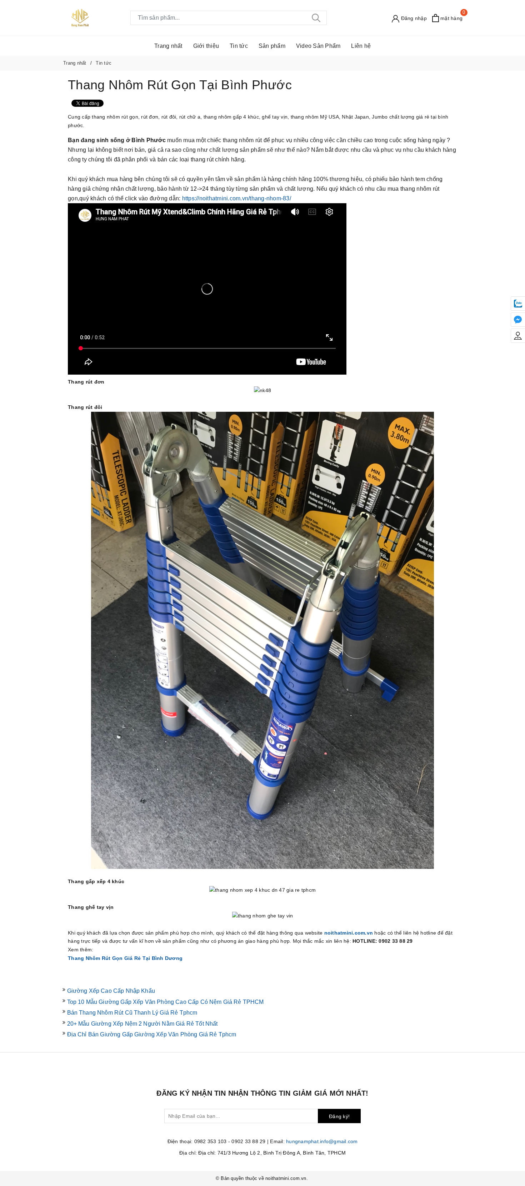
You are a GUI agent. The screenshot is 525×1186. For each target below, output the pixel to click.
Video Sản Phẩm (318, 46)
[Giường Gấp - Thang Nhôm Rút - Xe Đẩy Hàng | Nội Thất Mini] (80, 17)
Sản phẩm (272, 46)
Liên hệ (361, 46)
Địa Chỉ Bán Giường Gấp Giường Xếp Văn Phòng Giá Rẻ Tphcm (151, 1034)
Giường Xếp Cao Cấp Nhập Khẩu (111, 991)
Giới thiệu (206, 46)
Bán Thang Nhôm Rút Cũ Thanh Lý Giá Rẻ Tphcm (132, 1013)
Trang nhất (168, 46)
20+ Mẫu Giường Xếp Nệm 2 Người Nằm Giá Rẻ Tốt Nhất (142, 1024)
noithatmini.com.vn (348, 933)
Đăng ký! (339, 1116)
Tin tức (239, 46)
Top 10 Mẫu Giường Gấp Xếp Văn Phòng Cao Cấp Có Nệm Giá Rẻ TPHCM (165, 1002)
